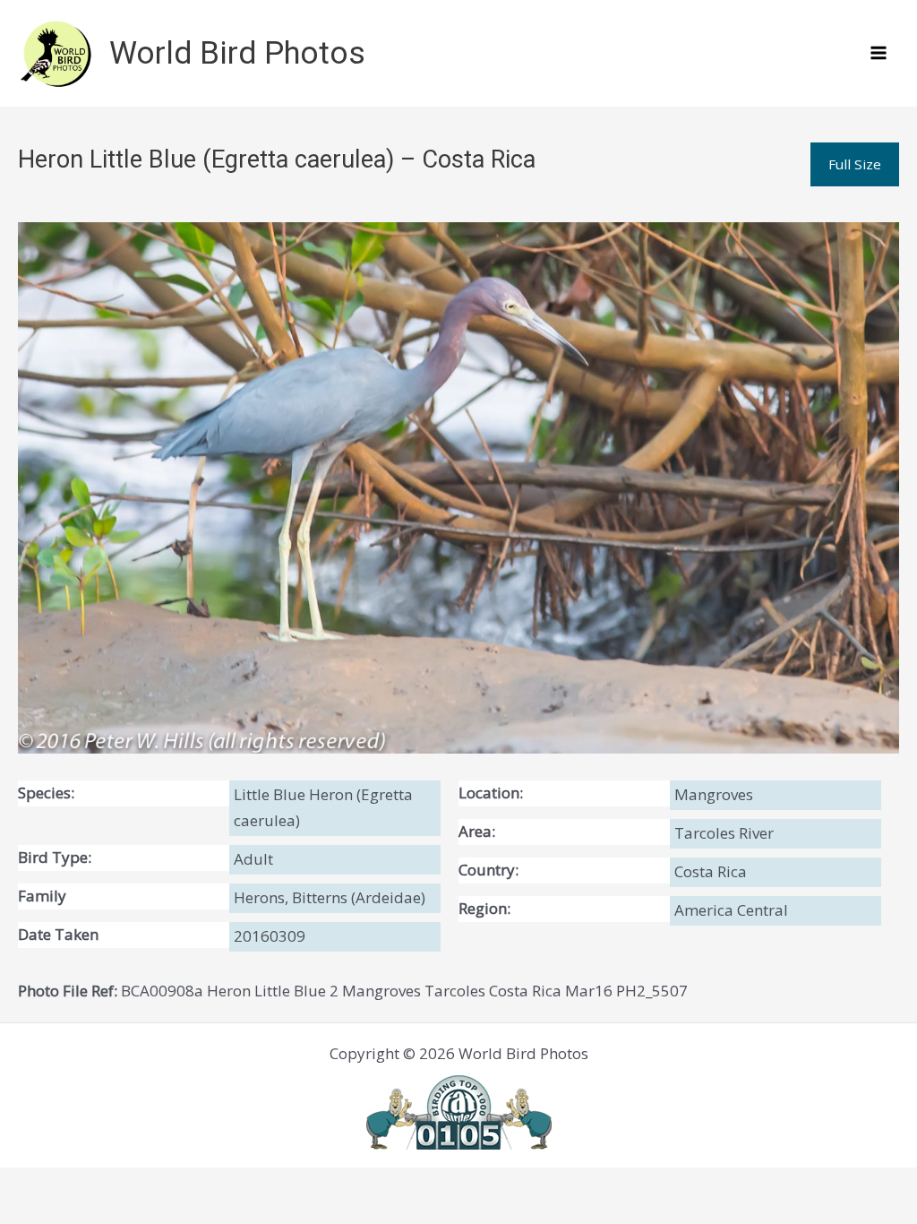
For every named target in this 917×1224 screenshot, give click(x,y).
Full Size (854, 164)
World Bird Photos (237, 53)
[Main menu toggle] (879, 54)
